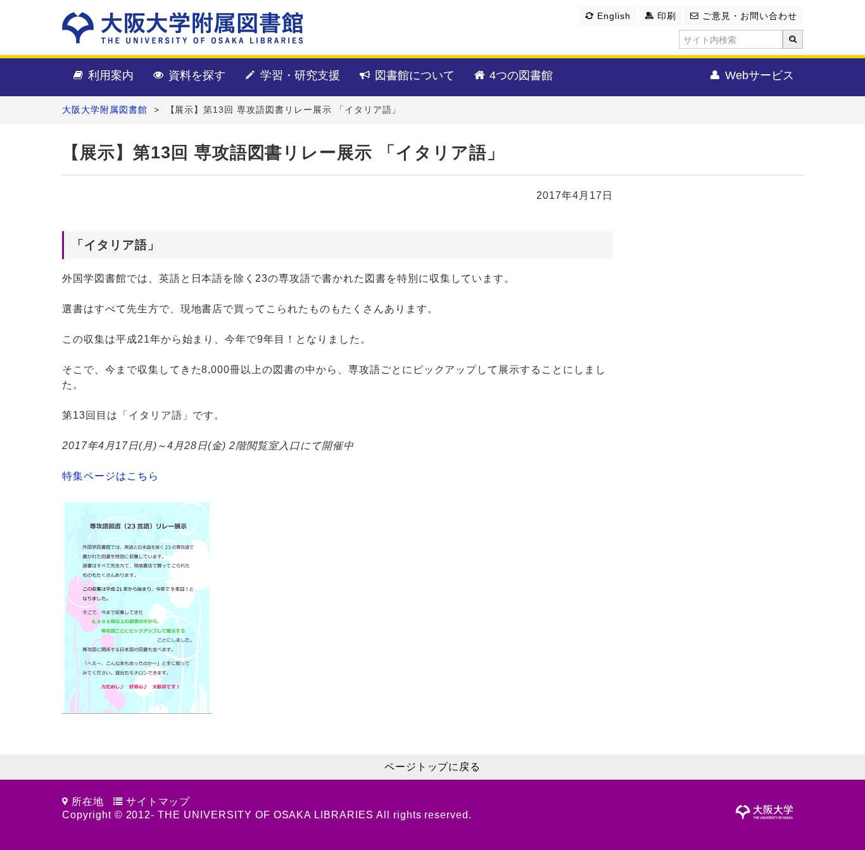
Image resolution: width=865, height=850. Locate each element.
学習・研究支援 (298, 75)
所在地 (88, 801)
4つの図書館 (519, 75)
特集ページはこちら (110, 476)
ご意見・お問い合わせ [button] (748, 16)
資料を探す (195, 75)
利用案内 (109, 75)
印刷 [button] (665, 16)
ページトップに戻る (432, 766)
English (612, 16)
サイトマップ (158, 801)
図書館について (413, 75)
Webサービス (758, 75)
